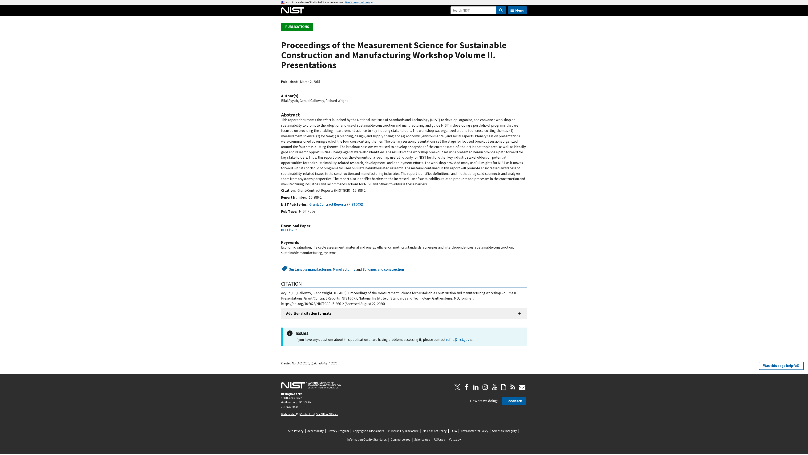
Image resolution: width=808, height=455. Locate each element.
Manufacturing (344, 269)
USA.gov (439, 440)
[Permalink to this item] (300, 96)
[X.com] (457, 387)
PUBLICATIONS (297, 26)
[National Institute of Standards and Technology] (311, 385)
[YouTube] (494, 387)
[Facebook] (466, 387)
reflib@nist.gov (457, 339)
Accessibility (315, 431)
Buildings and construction (383, 269)
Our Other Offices (327, 414)
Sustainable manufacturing (310, 269)
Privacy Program (338, 431)
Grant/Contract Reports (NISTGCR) (336, 204)
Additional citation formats (308, 313)
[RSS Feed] (513, 387)
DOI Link (287, 230)
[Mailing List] (522, 387)
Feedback (514, 401)
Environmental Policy (474, 431)
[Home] (292, 10)
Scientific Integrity (504, 431)
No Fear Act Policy (435, 431)
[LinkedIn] (476, 387)
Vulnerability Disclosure (403, 431)
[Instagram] (485, 387)
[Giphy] (503, 387)
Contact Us (307, 414)
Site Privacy (295, 431)
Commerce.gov (400, 440)
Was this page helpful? (781, 365)
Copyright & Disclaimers (368, 431)
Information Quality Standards (367, 440)
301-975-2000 (289, 407)
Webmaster (288, 414)
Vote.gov (455, 440)
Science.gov (422, 440)
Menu (519, 10)
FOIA (454, 431)
